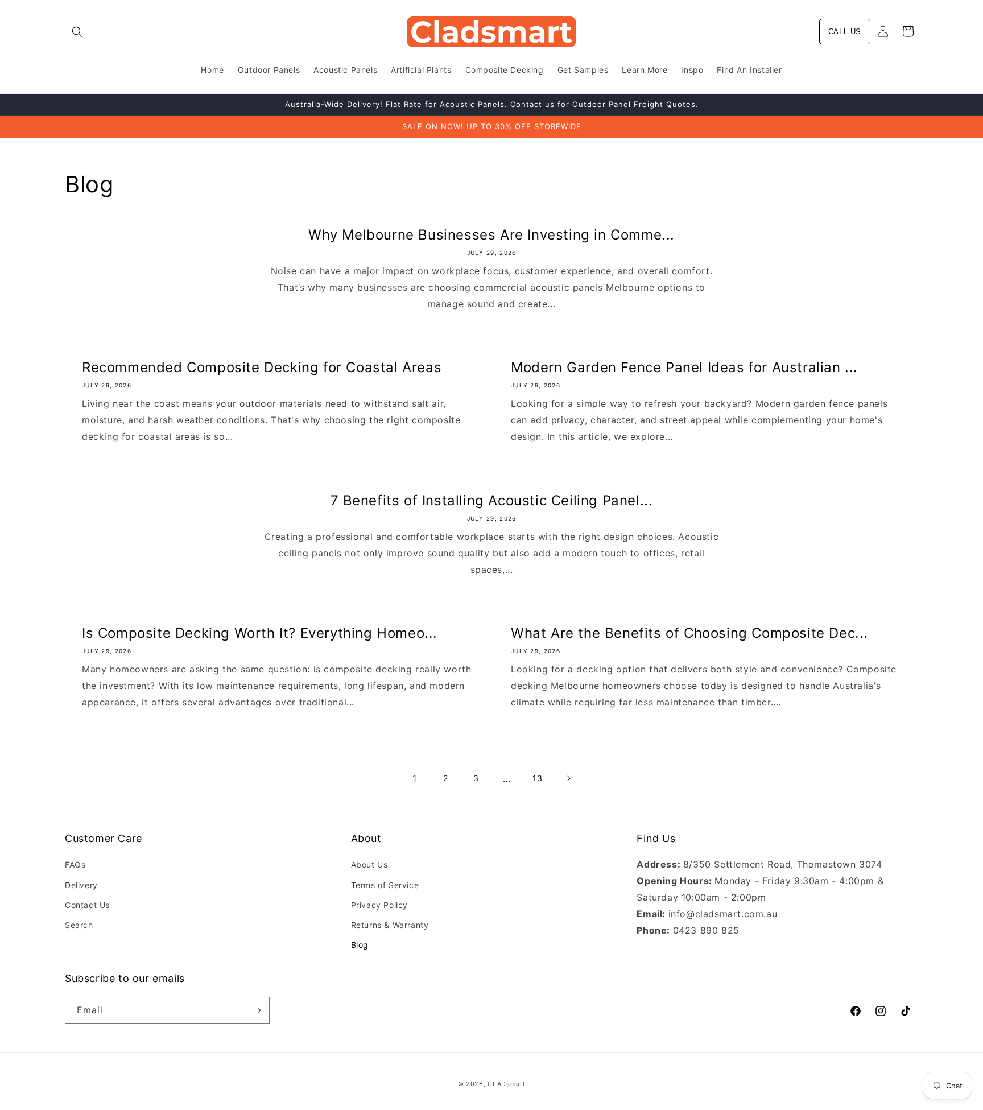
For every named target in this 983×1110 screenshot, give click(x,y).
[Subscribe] (256, 1010)
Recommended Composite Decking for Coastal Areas (261, 367)
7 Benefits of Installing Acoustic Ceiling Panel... (492, 500)
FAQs (75, 864)
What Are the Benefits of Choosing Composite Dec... (689, 633)
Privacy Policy (379, 905)
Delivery (81, 885)
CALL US (844, 31)
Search (79, 925)
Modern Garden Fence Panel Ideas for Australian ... (684, 367)
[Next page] (568, 778)
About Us (369, 864)
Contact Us (87, 905)
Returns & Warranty (390, 925)
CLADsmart (506, 1084)
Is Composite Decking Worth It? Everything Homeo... (259, 633)
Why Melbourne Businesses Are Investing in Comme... (491, 234)
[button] (77, 31)
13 (537, 778)
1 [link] (414, 778)
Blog (360, 945)
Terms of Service (385, 885)
